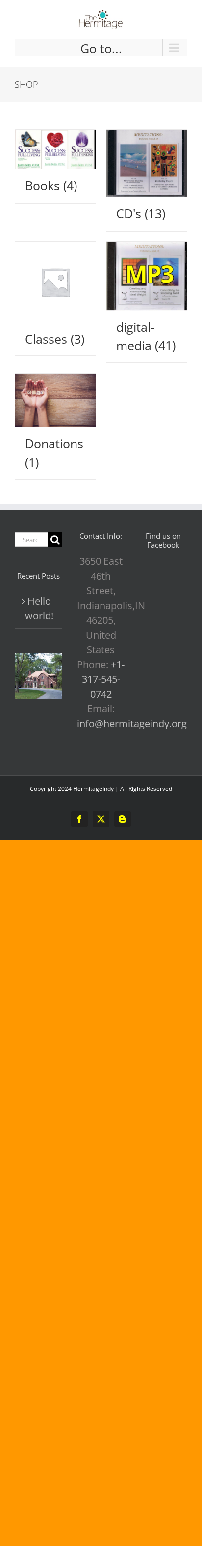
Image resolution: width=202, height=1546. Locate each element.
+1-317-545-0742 (103, 679)
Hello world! (39, 608)
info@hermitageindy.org (132, 723)
